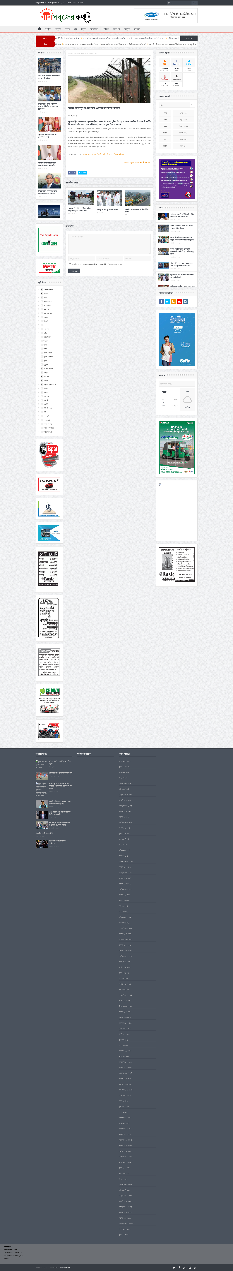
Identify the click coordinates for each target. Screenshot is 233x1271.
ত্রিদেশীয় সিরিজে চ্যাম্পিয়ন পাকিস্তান (57, 841)
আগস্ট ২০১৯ (122, 1229)
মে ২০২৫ (121, 844)
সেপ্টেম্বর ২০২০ (123, 1156)
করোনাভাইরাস (48, 313)
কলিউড (46, 317)
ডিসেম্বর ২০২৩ (123, 939)
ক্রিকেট (46, 321)
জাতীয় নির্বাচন (47, 337)
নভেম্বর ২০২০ (123, 1145)
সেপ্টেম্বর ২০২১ (123, 1090)
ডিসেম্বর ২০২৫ (123, 805)
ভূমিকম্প (46, 388)
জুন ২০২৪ (122, 906)
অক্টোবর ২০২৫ (123, 817)
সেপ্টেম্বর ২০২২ (123, 1023)
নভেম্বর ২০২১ (123, 1078)
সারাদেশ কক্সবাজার (49, 428)
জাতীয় (45, 333)
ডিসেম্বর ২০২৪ (123, 872)
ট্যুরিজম (46, 341)
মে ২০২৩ (121, 978)
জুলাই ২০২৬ (122, 766)
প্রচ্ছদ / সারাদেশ (48, 356)
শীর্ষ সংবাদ (46, 412)
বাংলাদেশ (48, 29)
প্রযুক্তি (58, 29)
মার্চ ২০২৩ (122, 989)
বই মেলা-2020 (48, 368)
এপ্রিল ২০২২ (122, 1051)
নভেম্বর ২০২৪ (123, 878)
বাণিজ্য (46, 372)
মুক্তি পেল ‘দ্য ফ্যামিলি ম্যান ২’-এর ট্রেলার (60, 762)
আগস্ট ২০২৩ (122, 961)
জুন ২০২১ (122, 1106)
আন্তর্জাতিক (94, 29)
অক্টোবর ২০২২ (123, 1017)
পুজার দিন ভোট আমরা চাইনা (44, 833)
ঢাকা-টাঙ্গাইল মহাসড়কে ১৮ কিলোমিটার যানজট (136, 210)
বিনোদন (83, 29)
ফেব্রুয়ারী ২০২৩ (123, 995)
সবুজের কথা (116, 29)
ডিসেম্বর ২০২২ (123, 1006)
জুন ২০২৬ (122, 772)
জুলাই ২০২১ (122, 1101)
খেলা (75, 29)
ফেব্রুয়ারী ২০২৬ (123, 794)
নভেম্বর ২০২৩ (123, 945)
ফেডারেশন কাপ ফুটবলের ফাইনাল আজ (60, 772)
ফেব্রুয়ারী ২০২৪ (123, 928)
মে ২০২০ (121, 1179)
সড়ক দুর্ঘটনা (47, 416)
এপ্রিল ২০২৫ (123, 850)
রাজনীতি (46, 404)
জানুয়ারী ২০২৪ (123, 933)
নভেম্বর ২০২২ (123, 1012)
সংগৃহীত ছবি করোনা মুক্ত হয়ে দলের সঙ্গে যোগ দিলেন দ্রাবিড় (60, 802)
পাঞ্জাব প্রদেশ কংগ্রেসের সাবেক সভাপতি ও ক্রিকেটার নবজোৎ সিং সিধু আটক (60, 785)
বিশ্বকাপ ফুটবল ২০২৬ (50, 384)
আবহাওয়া (46, 309)
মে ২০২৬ (121, 778)
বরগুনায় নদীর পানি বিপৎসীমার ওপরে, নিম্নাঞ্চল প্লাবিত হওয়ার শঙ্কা (79, 209)
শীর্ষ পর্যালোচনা (48, 408)
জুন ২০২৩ (122, 973)
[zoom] (177, 179)
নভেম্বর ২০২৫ (123, 811)
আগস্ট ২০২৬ (122, 761)
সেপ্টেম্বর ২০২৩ (123, 956)
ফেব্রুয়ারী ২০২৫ (123, 861)
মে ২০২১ (121, 1112)
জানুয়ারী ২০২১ (123, 1134)
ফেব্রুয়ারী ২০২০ (123, 1195)
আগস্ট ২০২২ (122, 1028)
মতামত (45, 392)
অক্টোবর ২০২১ (123, 1084)
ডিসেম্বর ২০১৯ (123, 1206)
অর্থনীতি (67, 29)
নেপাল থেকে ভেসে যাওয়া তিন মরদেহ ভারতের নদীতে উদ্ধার (49, 76)
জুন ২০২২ (122, 1039)
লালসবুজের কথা (65, 1267)
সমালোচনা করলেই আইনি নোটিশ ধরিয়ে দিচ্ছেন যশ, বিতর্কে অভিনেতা (103, 154)
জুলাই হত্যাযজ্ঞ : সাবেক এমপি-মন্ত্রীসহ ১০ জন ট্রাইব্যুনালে (72, 38)
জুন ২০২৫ (122, 839)
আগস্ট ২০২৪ (122, 894)
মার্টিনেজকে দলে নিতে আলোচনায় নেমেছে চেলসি (108, 38)
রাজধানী (46, 400)
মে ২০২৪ (121, 911)
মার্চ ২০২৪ (122, 922)
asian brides (48, 289)
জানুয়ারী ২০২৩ (123, 1000)
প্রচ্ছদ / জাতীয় (48, 353)
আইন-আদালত (48, 301)
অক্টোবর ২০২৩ (123, 950)
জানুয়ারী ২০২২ (123, 1067)
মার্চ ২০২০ (122, 1190)
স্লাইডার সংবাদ (48, 432)
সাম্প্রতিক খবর (48, 424)
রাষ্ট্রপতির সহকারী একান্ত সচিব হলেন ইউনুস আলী (47, 135)
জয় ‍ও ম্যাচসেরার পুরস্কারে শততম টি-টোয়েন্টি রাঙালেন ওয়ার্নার (59, 823)
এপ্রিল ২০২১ (122, 1117)
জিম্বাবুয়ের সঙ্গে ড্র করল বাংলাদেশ (107, 209)
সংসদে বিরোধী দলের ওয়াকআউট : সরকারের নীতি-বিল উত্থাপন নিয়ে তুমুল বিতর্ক (48, 106)
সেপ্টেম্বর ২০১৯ (123, 1223)
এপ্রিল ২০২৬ (122, 783)
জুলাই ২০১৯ (122, 1234)
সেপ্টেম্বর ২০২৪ (123, 889)
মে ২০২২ (121, 1045)
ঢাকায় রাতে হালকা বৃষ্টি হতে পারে (135, 38)
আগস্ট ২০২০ (122, 1162)
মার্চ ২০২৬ (122, 789)
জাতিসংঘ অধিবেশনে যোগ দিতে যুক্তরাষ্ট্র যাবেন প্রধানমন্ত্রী (47, 163)
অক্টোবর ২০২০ (123, 1151)
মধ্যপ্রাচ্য (46, 396)
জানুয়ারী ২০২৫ (123, 867)
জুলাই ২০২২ (122, 1034)
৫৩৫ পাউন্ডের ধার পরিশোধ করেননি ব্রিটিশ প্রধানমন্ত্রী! (59, 812)
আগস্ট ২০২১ (122, 1095)
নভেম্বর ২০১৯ (123, 1212)
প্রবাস (45, 360)
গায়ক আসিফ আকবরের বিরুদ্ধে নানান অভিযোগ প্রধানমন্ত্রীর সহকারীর (181, 264)
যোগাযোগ (137, 29)
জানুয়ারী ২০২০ (123, 1201)
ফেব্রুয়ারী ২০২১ (123, 1128)
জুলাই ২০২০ (122, 1167)
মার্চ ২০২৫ (122, 855)
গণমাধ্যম (105, 29)
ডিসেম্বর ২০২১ (123, 1073)
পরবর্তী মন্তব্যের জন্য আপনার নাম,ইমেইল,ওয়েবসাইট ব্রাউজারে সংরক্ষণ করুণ (97, 264)
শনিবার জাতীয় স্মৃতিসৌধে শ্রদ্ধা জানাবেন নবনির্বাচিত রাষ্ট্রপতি (47, 192)
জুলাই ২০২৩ (122, 967)
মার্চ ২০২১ (122, 1123)
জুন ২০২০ (122, 1173)
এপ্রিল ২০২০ (123, 1184)
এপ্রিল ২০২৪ (122, 917)
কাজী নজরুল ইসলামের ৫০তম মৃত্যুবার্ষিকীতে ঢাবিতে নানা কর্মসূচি (168, 38)
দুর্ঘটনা (45, 345)
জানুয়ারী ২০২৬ (123, 800)
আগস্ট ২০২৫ (122, 828)
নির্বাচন (45, 349)
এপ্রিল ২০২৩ (123, 984)
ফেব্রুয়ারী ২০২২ (123, 1062)
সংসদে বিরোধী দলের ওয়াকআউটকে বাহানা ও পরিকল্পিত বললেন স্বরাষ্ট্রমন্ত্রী (182, 238)
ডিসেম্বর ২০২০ (123, 1140)
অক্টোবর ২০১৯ (123, 1218)
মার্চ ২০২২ (122, 1056)
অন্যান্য (127, 29)
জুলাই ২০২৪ (122, 900)
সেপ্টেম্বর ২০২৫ (123, 822)
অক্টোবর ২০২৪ (123, 883)
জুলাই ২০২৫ (122, 833)
